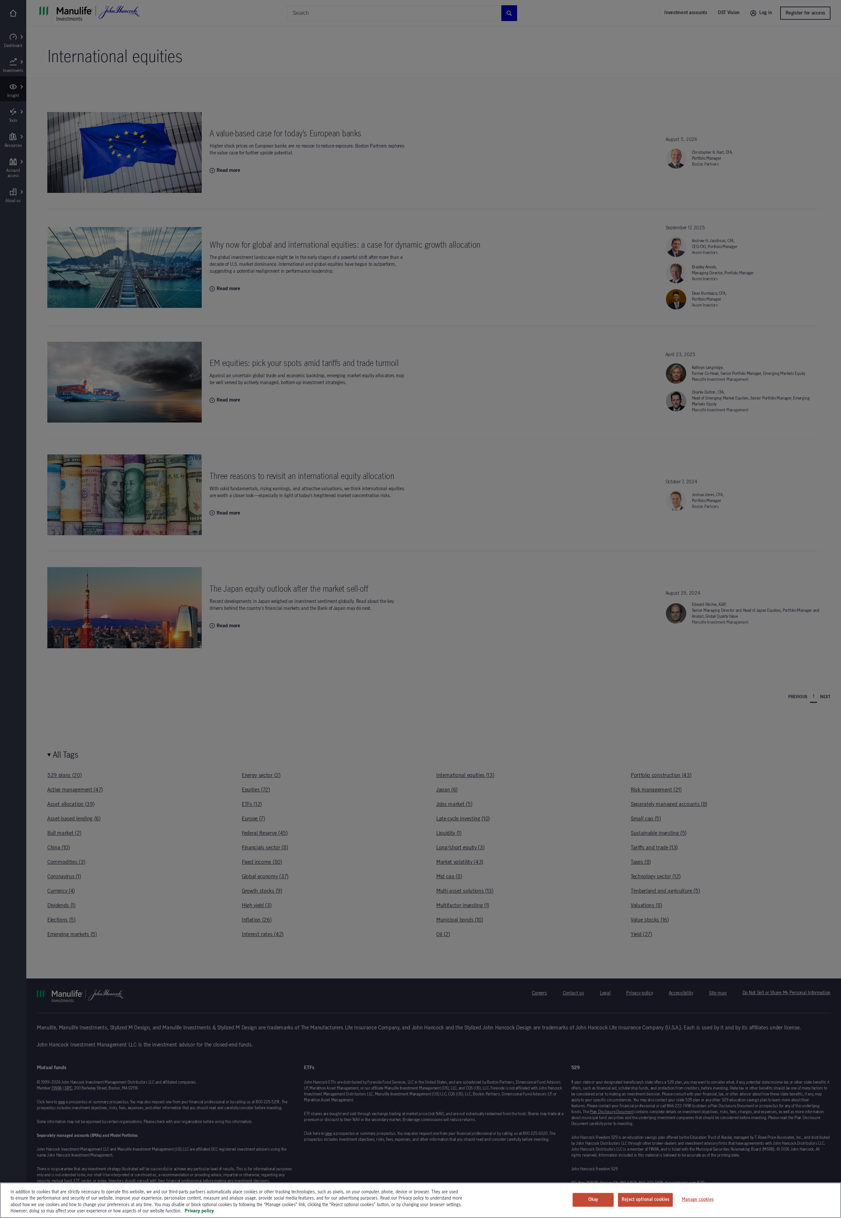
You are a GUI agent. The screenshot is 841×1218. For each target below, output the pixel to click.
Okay (593, 1199)
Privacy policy (199, 1211)
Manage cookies (698, 1199)
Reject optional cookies (645, 1199)
